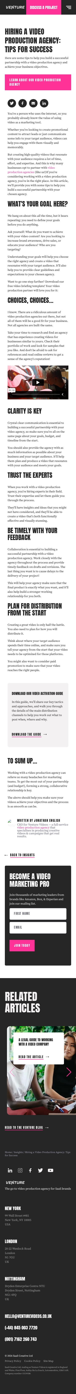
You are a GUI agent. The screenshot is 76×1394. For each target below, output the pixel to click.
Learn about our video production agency (35, 82)
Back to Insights (22, 855)
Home (8, 1152)
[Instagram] (20, 1170)
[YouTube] (50, 1170)
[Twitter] (40, 1170)
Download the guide (26, 734)
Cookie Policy (32, 1361)
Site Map (48, 1361)
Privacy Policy (13, 1361)
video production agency (33, 828)
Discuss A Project (43, 7)
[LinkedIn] (10, 1170)
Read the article (31, 1057)
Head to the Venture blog (24, 1127)
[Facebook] (30, 1170)
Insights (18, 1152)
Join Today (22, 945)
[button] (69, 1072)
